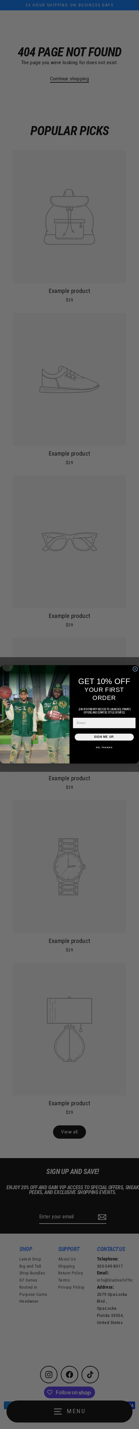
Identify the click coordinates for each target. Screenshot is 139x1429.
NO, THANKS (104, 748)
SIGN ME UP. (104, 737)
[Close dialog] (135, 669)
